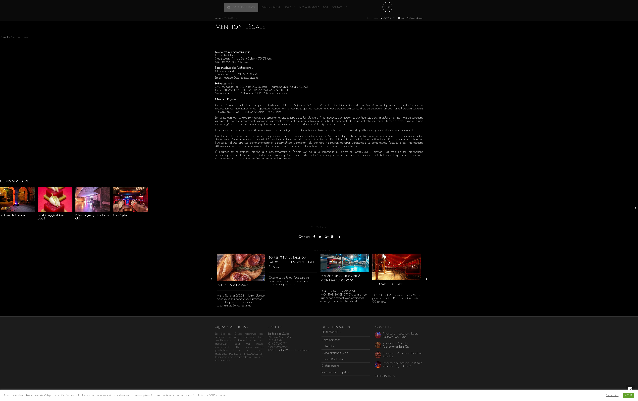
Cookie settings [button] (613, 395)
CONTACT (337, 7)
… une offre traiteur (333, 359)
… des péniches (330, 339)
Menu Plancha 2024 (232, 284)
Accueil (218, 18)
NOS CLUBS (289, 7)
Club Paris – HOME (270, 7)
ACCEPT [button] (628, 395)
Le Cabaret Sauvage (387, 284)
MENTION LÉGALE (386, 376)
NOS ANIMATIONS (309, 7)
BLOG (325, 7)
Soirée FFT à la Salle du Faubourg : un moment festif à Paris (292, 262)
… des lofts (327, 346)
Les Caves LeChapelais (335, 372)
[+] (241, 267)
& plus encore (330, 365)
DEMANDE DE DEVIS (243, 7)
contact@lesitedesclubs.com (293, 350)
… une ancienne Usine (334, 352)
